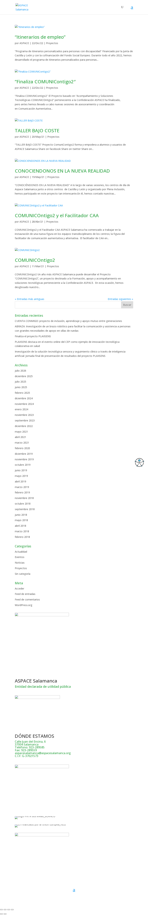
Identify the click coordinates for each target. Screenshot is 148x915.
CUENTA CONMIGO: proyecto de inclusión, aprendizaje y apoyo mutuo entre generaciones (68, 321)
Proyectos (52, 43)
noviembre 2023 (24, 415)
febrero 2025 (22, 392)
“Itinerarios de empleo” (40, 37)
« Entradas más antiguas (29, 299)
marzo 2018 (22, 531)
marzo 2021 (22, 442)
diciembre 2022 (24, 426)
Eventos (19, 557)
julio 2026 (20, 370)
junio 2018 (21, 514)
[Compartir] (8, 909)
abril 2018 (20, 525)
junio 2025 (21, 387)
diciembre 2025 (24, 376)
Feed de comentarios (27, 599)
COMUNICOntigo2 (35, 260)
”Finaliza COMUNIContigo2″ (45, 81)
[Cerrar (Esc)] (12, 909)
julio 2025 (20, 381)
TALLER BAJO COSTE (37, 130)
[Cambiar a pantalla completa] (5, 909)
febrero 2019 (22, 492)
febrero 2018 (22, 537)
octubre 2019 (23, 464)
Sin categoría (22, 573)
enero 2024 (21, 409)
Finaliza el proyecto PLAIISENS (33, 336)
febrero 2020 (22, 448)
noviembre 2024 (24, 404)
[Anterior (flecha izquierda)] (1, 913)
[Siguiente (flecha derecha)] (5, 913)
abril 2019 (20, 481)
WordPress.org (23, 605)
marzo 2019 (22, 487)
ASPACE (24, 43)
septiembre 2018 (25, 509)
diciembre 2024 (24, 398)
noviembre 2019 (24, 459)
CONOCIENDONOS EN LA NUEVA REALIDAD (62, 171)
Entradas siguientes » (120, 299)
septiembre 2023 (25, 420)
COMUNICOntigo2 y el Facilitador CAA (57, 215)
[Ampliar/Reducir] (1, 909)
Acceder (19, 588)
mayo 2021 (21, 431)
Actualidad (21, 551)
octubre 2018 (23, 503)
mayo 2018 (21, 520)
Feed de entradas (25, 594)
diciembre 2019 (24, 453)
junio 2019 (21, 470)
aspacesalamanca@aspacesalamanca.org (43, 753)
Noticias (20, 562)
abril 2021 (20, 437)
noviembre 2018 (24, 498)
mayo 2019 (21, 476)
